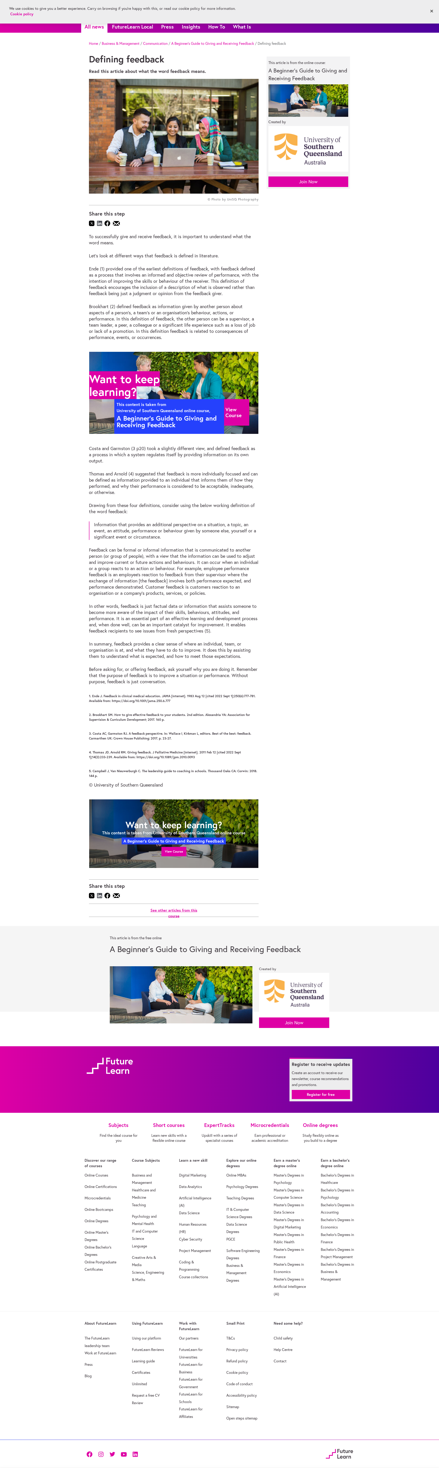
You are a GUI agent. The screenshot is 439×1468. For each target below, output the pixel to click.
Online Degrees (96, 1221)
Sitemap (232, 1406)
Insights (191, 26)
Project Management (195, 1250)
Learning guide (143, 1361)
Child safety (283, 1338)
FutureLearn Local (132, 26)
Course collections (193, 1277)
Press (167, 26)
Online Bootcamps (99, 1209)
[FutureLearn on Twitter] (112, 1454)
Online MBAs (236, 1175)
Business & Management (120, 43)
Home (93, 43)
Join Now (308, 181)
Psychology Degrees (242, 1186)
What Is (242, 26)
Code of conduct (239, 1384)
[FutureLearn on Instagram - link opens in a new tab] (101, 1454)
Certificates (141, 1372)
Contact (280, 1361)
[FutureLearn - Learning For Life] (339, 1453)
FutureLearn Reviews (148, 1349)
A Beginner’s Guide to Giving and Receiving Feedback (212, 43)
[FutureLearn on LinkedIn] (135, 1454)
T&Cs (230, 1338)
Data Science (189, 1213)
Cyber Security (190, 1239)
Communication (155, 43)
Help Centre (283, 1349)
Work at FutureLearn (100, 1353)
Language (139, 1246)
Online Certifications (101, 1186)
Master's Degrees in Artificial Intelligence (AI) (290, 1286)
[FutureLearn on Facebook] (90, 1454)
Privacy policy (237, 1349)
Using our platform (146, 1338)
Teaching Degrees (240, 1198)
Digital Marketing (192, 1175)
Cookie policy (237, 1372)
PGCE (230, 1239)
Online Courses (96, 1175)
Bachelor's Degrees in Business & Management (337, 1271)
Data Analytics (190, 1186)
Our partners (188, 1338)
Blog (88, 1376)
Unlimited (139, 1384)
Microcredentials (98, 1198)
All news (94, 26)
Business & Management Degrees (236, 1273)
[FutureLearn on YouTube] (123, 1454)
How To (216, 26)
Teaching (139, 1205)
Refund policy (237, 1361)
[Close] (432, 11)
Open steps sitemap (241, 1418)
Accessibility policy (241, 1395)
